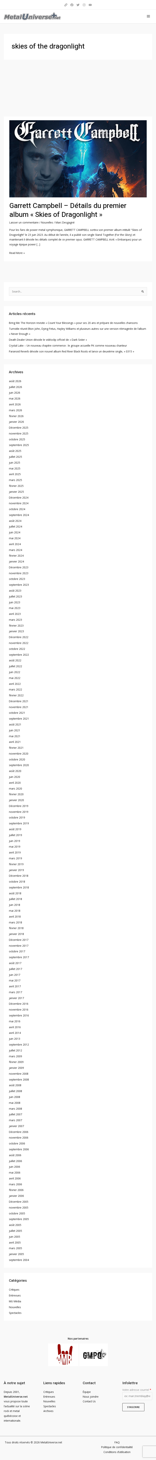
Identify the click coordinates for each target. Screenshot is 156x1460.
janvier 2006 (16, 1196)
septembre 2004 (19, 1260)
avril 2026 (15, 404)
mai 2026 (14, 398)
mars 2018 (15, 922)
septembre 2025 (19, 445)
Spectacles (15, 1313)
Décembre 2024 (18, 497)
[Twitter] (78, 4)
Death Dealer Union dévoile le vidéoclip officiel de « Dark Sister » (48, 339)
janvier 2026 (16, 422)
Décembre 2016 (18, 1003)
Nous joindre (91, 1396)
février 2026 (16, 416)
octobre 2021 (17, 712)
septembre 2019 (19, 823)
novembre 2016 (18, 1009)
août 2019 (15, 829)
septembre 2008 (19, 1079)
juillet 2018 (15, 899)
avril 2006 (15, 1178)
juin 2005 (14, 1236)
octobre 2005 (17, 1213)
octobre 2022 (17, 649)
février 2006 (16, 1190)
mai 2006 (14, 1172)
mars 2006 (15, 1184)
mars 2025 (15, 480)
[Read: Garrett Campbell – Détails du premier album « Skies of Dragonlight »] (77, 158)
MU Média (15, 1301)
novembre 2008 (18, 1073)
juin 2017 (14, 975)
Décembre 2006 (18, 1132)
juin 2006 (14, 1166)
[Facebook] (71, 4)
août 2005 (15, 1225)
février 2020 (16, 794)
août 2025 (15, 451)
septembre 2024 (19, 515)
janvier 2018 (16, 934)
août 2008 (15, 1085)
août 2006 (15, 1155)
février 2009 (16, 1062)
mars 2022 (15, 689)
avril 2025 (15, 474)
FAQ (117, 1442)
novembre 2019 (18, 812)
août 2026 (15, 381)
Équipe (87, 1392)
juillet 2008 (15, 1091)
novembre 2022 (18, 643)
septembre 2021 (19, 718)
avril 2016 (15, 1027)
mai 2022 (14, 678)
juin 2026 (14, 392)
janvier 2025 (16, 491)
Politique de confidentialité (117, 1447)
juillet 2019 (15, 835)
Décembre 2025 (18, 427)
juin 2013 (14, 1038)
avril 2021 (15, 742)
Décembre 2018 (18, 875)
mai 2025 (14, 468)
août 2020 (15, 771)
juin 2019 (14, 841)
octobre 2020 (17, 759)
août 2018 (15, 893)
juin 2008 (14, 1097)
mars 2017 (15, 992)
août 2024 (15, 521)
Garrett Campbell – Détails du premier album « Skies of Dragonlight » (67, 210)
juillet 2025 (15, 456)
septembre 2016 (19, 1015)
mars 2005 (15, 1248)
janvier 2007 (16, 1126)
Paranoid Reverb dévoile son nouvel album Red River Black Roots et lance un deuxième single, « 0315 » (71, 351)
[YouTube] (90, 4)
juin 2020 (14, 777)
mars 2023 (15, 619)
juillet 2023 (15, 596)
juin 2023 (14, 602)
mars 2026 (15, 410)
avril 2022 (15, 684)
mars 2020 (15, 788)
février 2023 (16, 625)
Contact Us (89, 1401)
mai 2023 (14, 608)
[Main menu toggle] (148, 16)
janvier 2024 (16, 561)
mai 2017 (14, 980)
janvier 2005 (16, 1254)
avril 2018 (15, 916)
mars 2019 (15, 858)
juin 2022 (14, 672)
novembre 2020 (18, 753)
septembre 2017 (19, 957)
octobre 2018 (17, 881)
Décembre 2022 (18, 637)
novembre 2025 (18, 433)
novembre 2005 (18, 1207)
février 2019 (16, 864)
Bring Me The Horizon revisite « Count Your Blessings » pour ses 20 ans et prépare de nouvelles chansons (73, 323)
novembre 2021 (18, 707)
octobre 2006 (17, 1143)
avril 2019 (15, 852)
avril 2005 (15, 1242)
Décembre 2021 (18, 701)
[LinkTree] (65, 4)
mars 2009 (15, 1056)
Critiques (14, 1289)
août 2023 (15, 590)
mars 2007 (15, 1120)
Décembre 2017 (18, 940)
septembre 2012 (19, 1044)
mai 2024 (14, 538)
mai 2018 (14, 910)
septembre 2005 (19, 1219)
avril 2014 (15, 1033)
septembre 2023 (19, 584)
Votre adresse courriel (136, 1390)
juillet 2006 (15, 1161)
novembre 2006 (18, 1137)
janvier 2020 (16, 800)
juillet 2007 (15, 1114)
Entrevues (15, 1295)
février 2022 (16, 695)
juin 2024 (14, 532)
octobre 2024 (17, 509)
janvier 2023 (16, 631)
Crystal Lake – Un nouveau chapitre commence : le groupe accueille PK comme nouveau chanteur (68, 345)
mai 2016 (14, 1021)
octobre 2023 (17, 579)
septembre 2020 (19, 765)
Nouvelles (47, 222)
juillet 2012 (15, 1050)
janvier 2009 (16, 1068)
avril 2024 (15, 544)
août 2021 (15, 724)
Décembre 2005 (18, 1201)
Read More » (17, 253)
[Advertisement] (78, 88)
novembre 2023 (18, 573)
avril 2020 (15, 782)
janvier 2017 (16, 998)
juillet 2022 (15, 666)
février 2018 (16, 928)
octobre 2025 (17, 439)
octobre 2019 (17, 817)
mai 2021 (14, 736)
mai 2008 (14, 1103)
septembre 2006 (19, 1149)
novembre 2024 (18, 503)
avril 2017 (15, 986)
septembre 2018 (19, 887)
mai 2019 (14, 846)
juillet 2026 (15, 387)
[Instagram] (84, 4)
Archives (48, 1411)
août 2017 (15, 963)
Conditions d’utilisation (117, 1452)
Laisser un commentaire (24, 222)
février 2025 (16, 486)
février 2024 (16, 555)
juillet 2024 (15, 526)
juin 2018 (14, 905)
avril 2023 (15, 614)
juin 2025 (14, 462)
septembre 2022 (19, 654)
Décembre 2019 (18, 806)
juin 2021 (14, 730)
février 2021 (16, 747)
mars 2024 (15, 550)
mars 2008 (15, 1108)
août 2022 (15, 660)
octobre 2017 (17, 951)
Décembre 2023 (18, 567)
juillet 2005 (15, 1231)
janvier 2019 (16, 870)
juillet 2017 (15, 969)
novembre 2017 (18, 945)
